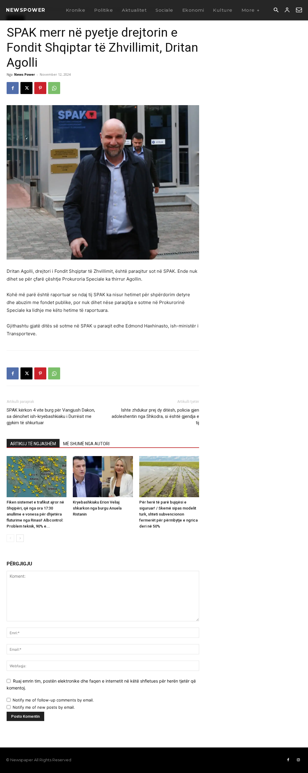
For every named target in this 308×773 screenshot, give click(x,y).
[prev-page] (10, 538)
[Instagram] (298, 760)
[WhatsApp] (54, 88)
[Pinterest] (40, 88)
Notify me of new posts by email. (44, 707)
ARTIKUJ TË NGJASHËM (33, 443)
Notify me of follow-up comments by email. (53, 700)
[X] (26, 88)
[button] (276, 10)
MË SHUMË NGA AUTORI (86, 443)
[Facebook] (13, 88)
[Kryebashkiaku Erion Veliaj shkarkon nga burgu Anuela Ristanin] (103, 476)
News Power (24, 74)
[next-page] (20, 538)
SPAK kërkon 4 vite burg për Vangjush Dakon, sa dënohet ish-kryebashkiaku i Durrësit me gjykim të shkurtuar (51, 416)
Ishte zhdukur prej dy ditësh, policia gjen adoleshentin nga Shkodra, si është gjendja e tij (155, 416)
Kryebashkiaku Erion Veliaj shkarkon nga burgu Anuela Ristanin (97, 508)
